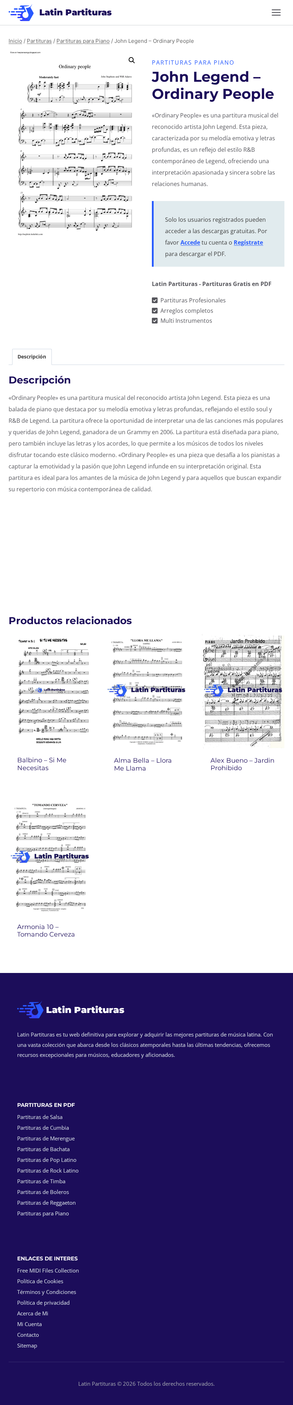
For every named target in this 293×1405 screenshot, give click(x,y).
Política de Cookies (40, 1281)
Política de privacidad (43, 1302)
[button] (131, 60)
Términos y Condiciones (46, 1291)
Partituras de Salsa (40, 1116)
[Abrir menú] (276, 12)
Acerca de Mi (32, 1313)
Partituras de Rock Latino (48, 1170)
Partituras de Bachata (43, 1149)
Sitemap (27, 1345)
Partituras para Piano (193, 62)
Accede (190, 242)
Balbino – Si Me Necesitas (41, 764)
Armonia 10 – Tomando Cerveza (46, 931)
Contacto (28, 1334)
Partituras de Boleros (43, 1191)
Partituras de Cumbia (43, 1127)
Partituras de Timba (41, 1181)
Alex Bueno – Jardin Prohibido (242, 764)
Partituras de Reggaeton (46, 1202)
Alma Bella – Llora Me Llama (143, 764)
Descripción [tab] (32, 356)
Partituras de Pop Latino (46, 1159)
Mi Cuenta (29, 1324)
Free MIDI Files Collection (48, 1270)
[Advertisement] (146, 551)
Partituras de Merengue (46, 1138)
